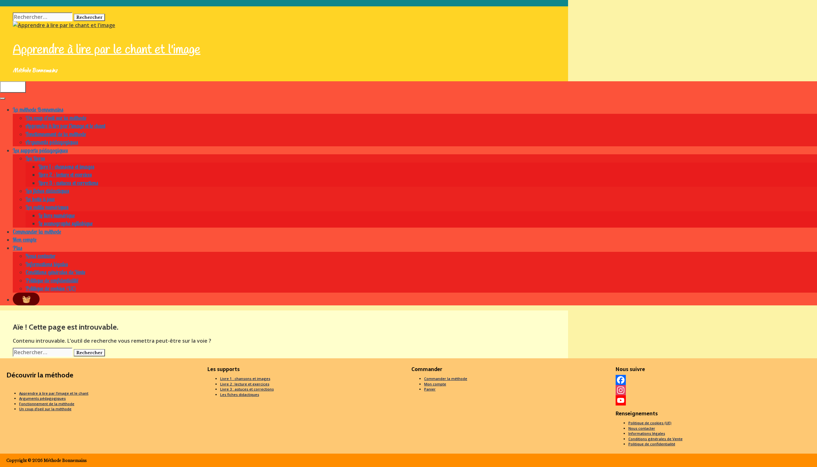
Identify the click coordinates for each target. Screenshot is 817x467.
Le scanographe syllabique (65, 223)
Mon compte (24, 239)
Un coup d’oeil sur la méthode (56, 117)
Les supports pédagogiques (40, 150)
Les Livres (35, 158)
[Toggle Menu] (2, 98)
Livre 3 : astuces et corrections (68, 182)
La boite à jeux (40, 199)
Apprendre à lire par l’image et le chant (65, 125)
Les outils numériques (47, 207)
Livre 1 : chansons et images (66, 166)
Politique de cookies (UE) (51, 288)
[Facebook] (715, 380)
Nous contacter (41, 255)
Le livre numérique (56, 215)
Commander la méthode (37, 231)
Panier (430, 389)
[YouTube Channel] (715, 400)
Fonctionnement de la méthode (56, 134)
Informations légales (47, 264)
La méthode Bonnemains (38, 109)
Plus (17, 247)
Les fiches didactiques (47, 190)
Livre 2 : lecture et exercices (65, 174)
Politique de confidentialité (52, 280)
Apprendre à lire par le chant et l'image (106, 50)
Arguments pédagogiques (52, 142)
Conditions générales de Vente (55, 272)
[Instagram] (715, 390)
